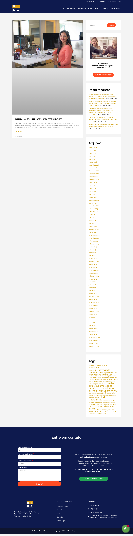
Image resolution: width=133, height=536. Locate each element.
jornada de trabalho (104, 404)
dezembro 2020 (94, 337)
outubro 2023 (93, 241)
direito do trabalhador (102, 388)
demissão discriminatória (109, 381)
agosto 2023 (93, 247)
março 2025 (93, 197)
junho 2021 (92, 320)
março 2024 (93, 226)
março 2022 (93, 294)
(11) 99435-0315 (89, 2)
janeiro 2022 (93, 299)
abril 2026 (92, 159)
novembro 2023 (94, 238)
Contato (104, 8)
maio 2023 (92, 253)
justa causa (113, 404)
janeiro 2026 (93, 168)
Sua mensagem (22, 467)
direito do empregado (100, 386)
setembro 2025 (94, 180)
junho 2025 (92, 188)
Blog (96, 8)
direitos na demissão (95, 395)
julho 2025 (92, 185)
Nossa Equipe (115, 8)
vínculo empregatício (100, 413)
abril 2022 (92, 291)
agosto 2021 (93, 314)
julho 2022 (92, 282)
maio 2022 (92, 288)
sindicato (91, 411)
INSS (98, 404)
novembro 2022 (94, 270)
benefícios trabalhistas (95, 379)
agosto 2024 (93, 215)
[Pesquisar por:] (98, 25)
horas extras (92, 402)
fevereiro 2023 (94, 261)
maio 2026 (92, 156)
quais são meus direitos (101, 407)
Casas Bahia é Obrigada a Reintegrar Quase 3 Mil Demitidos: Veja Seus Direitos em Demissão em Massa (103, 96)
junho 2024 (92, 217)
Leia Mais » (18, 131)
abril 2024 (92, 223)
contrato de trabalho (111, 379)
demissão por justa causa (97, 384)
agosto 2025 (93, 182)
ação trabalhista (111, 377)
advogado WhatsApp (101, 375)
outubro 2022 (93, 273)
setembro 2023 (94, 244)
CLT (104, 379)
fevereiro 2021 (94, 331)
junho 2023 (92, 250)
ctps (90, 381)
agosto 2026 (93, 147)
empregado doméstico (106, 400)
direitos (112, 390)
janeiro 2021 (93, 334)
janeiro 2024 (93, 232)
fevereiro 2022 (94, 296)
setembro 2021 (94, 311)
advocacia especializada (98, 365)
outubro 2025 (93, 177)
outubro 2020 (93, 343)
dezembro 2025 (94, 171)
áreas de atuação (85, 8)
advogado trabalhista (99, 371)
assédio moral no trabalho (99, 377)
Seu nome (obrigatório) (25, 447)
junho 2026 (92, 153)
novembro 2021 (94, 305)
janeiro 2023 (93, 264)
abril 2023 (92, 255)
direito (110, 383)
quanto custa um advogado (105, 409)
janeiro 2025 (93, 203)
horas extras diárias (101, 402)
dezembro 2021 (94, 302)
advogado (94, 367)
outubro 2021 (93, 308)
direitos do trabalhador (107, 393)
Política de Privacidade (39, 531)
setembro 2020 (94, 346)
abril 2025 (92, 194)
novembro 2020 (94, 340)
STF (95, 411)
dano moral (94, 381)
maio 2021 (92, 323)
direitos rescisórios (106, 395)
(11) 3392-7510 (101, 2)
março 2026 (93, 162)
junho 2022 (92, 285)
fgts (114, 400)
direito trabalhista (98, 398)
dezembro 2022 (94, 267)
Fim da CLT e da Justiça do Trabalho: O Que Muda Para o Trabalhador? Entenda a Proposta (103, 119)
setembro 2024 (94, 212)
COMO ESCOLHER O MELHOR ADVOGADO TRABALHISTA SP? (38, 119)
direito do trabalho (98, 390)
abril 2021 (92, 326)
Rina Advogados (69, 8)
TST (110, 411)
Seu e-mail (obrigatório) (25, 454)
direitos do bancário (94, 393)
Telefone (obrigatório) (25, 461)
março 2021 (93, 329)
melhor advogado (93, 406)
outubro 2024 (93, 209)
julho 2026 (92, 150)
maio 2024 (92, 220)
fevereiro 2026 (94, 165)
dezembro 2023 (94, 235)
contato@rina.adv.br (114, 2)
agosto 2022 (93, 279)
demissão (99, 381)
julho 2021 (92, 317)
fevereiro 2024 (94, 229)
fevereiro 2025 (94, 200)
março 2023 (93, 258)
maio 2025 (92, 191)
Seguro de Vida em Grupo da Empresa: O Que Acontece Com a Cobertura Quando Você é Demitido (102, 103)
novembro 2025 (94, 174)
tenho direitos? (102, 411)
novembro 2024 (94, 206)
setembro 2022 (94, 276)
